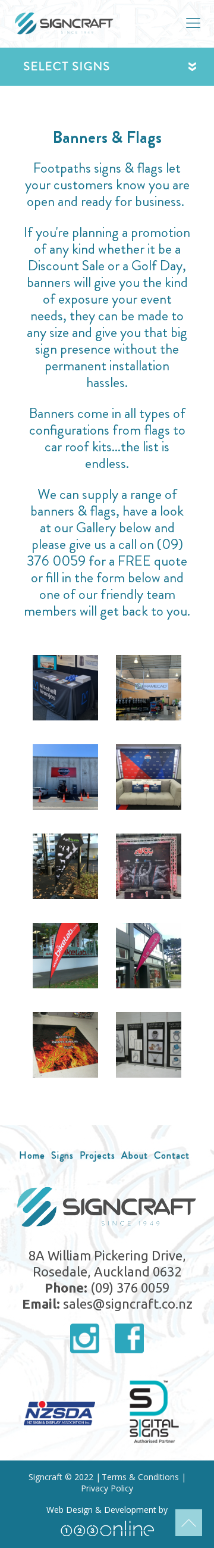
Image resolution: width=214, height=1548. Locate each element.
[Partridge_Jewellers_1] (148, 1045)
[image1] (65, 777)
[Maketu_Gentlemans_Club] (65, 1045)
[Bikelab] (65, 955)
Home (32, 1155)
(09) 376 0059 (129, 1287)
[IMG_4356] (148, 866)
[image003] (65, 687)
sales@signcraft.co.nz (128, 1303)
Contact (172, 1155)
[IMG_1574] (148, 687)
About (134, 1155)
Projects (97, 1155)
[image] (148, 777)
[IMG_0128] (65, 866)
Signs (62, 1155)
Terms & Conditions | (144, 1477)
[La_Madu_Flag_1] (148, 955)
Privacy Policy (107, 1488)
